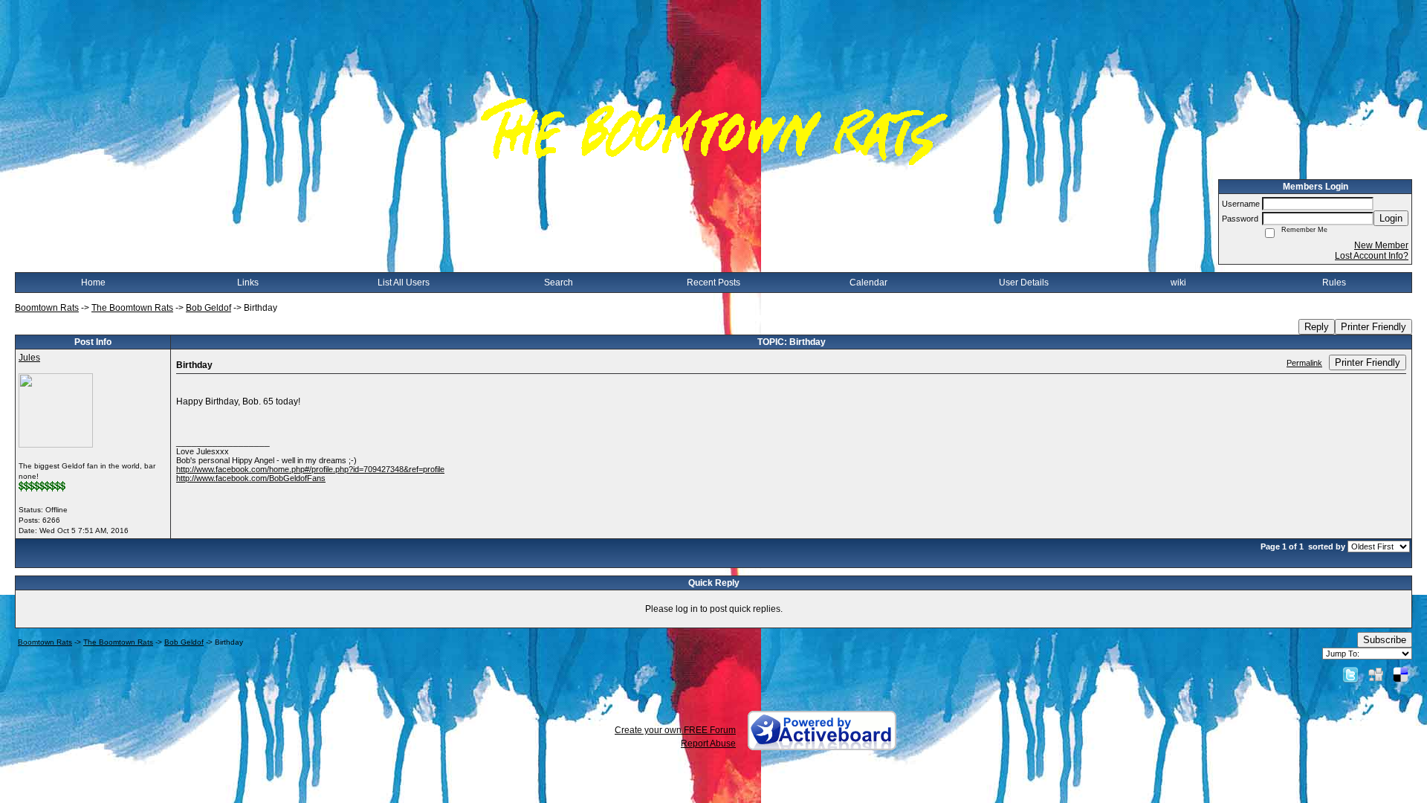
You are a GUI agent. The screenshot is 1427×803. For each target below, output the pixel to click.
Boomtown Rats (47, 308)
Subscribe (1384, 639)
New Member (1381, 245)
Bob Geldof (208, 308)
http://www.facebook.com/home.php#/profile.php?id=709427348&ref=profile (310, 469)
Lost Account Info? (1371, 256)
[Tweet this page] (1350, 674)
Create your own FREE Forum (675, 730)
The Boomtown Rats (132, 308)
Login (1390, 218)
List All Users (404, 282)
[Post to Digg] (1376, 674)
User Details (1024, 282)
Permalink (1304, 362)
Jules (29, 357)
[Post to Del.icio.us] (1400, 674)
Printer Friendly (1373, 326)
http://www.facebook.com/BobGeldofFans (251, 478)
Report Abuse (708, 743)
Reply (1316, 326)
